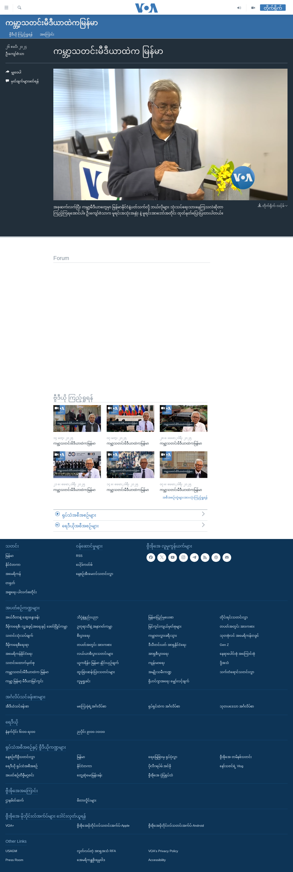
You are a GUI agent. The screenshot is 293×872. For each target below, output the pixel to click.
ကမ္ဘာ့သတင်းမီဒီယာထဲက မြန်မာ (27, 672)
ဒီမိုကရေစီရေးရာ (17, 644)
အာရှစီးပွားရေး (158, 653)
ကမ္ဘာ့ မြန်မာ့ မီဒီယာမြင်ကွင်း (24, 681)
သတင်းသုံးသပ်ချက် (19, 635)
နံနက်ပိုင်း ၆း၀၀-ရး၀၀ (20, 731)
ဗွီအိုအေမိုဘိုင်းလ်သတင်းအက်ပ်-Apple (103, 825)
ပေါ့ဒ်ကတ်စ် (84, 564)
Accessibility (157, 860)
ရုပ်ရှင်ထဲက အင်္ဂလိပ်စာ (164, 706)
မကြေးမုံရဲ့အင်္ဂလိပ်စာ (91, 706)
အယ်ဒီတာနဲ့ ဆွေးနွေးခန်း (22, 617)
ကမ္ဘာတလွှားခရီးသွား (162, 635)
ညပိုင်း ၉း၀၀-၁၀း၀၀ (91, 731)
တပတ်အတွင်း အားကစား (94, 644)
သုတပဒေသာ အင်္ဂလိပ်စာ (237, 706)
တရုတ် (10, 583)
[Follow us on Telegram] (194, 557)
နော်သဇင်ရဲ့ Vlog (231, 766)
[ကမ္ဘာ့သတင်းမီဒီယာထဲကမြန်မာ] (77, 418)
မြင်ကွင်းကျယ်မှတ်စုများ (165, 626)
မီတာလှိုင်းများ (86, 800)
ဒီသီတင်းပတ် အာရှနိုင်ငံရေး (167, 644)
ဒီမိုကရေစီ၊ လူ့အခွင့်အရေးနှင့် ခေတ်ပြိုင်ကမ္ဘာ (36, 626)
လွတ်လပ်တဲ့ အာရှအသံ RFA (96, 851)
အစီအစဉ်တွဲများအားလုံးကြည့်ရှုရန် (185, 497)
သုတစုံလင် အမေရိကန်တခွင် (239, 635)
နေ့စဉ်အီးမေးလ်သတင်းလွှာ (94, 574)
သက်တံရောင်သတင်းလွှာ (237, 672)
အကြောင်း (47, 34)
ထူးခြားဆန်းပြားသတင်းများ (96, 672)
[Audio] (239, 8)
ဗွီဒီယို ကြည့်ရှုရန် (21, 34)
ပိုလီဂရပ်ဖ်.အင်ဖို (159, 766)
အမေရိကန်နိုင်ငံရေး (19, 653)
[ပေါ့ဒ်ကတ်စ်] (216, 557)
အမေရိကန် (13, 574)
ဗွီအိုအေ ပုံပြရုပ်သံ (160, 775)
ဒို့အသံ (224, 663)
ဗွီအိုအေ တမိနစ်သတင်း (236, 757)
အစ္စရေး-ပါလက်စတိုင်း (21, 592)
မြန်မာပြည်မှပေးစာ (161, 617)
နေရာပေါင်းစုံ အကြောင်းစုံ (237, 653)
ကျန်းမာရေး (156, 663)
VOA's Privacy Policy (163, 851)
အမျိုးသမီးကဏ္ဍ (159, 672)
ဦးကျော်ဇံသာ (14, 54)
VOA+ (9, 825)
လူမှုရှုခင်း (83, 681)
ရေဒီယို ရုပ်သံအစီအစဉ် (21, 766)
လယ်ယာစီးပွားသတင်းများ (95, 653)
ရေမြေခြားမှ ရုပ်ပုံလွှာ (162, 757)
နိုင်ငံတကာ (12, 564)
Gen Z (224, 644)
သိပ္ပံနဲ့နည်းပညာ (87, 617)
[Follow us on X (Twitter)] (161, 557)
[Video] (253, 8)
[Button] (13, 73)
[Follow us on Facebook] (150, 557)
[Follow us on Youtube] (172, 557)
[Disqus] (131, 320)
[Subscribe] (226, 557)
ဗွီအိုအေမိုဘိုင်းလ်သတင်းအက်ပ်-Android (176, 825)
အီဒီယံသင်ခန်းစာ (17, 706)
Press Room (14, 860)
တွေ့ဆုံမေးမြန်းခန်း (89, 775)
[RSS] (205, 557)
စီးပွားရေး (83, 635)
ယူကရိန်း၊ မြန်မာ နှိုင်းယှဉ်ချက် (98, 663)
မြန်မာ (9, 555)
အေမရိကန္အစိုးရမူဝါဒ (91, 860)
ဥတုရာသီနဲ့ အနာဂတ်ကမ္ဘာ (94, 626)
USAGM (11, 851)
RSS (79, 555)
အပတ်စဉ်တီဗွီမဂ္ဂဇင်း (19, 775)
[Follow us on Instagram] (183, 557)
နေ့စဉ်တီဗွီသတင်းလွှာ (20, 757)
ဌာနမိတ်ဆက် (14, 800)
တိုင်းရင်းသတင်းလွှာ (234, 617)
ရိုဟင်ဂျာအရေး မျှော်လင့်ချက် (168, 681)
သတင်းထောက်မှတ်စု (20, 663)
